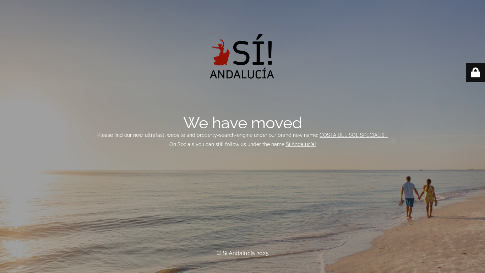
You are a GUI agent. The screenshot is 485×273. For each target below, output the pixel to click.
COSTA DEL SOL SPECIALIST (354, 135)
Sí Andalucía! (301, 144)
